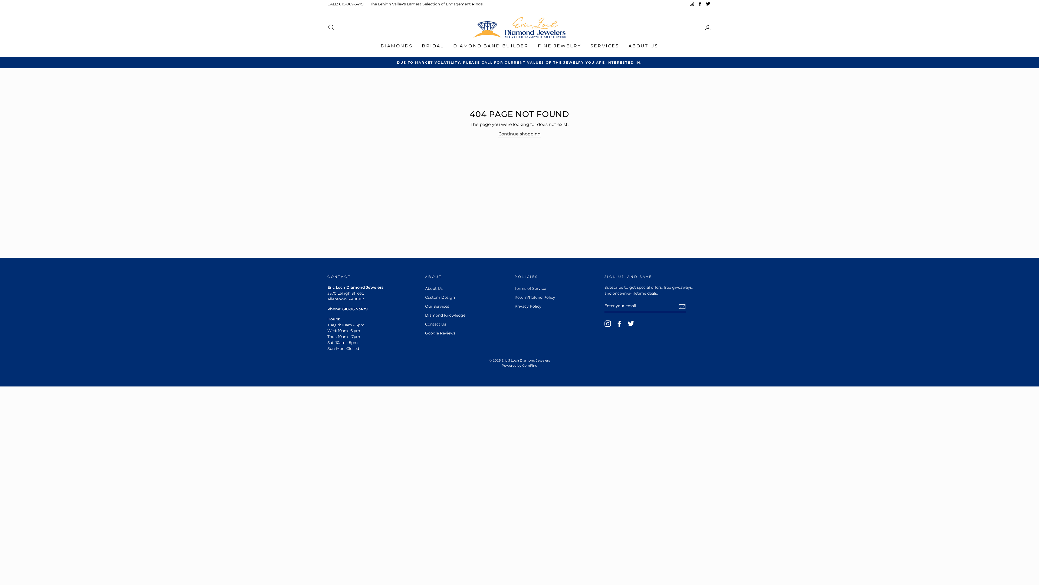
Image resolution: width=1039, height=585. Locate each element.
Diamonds (397, 45)
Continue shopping (519, 133)
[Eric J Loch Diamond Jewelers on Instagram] (607, 323)
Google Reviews (440, 333)
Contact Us (435, 324)
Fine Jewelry (559, 45)
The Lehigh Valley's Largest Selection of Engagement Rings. (427, 4)
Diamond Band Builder (491, 45)
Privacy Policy (528, 306)
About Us (644, 45)
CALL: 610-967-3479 (345, 4)
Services (604, 45)
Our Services (437, 306)
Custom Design (440, 297)
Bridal (433, 45)
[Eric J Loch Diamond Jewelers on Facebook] (619, 323)
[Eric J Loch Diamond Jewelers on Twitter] (631, 323)
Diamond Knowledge (445, 315)
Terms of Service (530, 288)
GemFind (529, 365)
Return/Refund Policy (535, 297)
